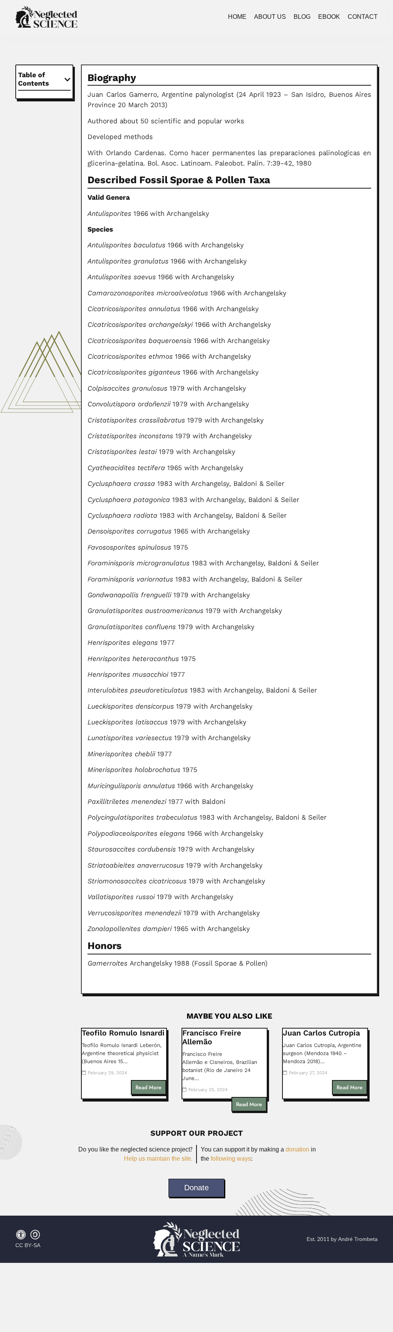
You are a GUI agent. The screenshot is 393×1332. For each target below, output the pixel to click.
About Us (270, 17)
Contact (363, 17)
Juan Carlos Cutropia (321, 1033)
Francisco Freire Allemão (211, 1037)
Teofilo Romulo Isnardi (123, 1033)
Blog (302, 17)
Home (237, 17)
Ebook (329, 17)
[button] (67, 79)
